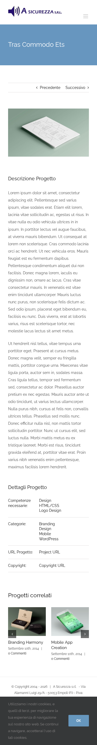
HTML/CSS (49, 505)
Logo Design (50, 510)
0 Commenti (17, 653)
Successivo (75, 87)
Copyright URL (52, 565)
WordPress (48, 539)
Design (45, 500)
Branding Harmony (25, 642)
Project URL (49, 552)
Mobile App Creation (61, 645)
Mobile (45, 534)
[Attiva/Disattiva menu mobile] (86, 16)
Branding (47, 524)
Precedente (50, 87)
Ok (78, 720)
